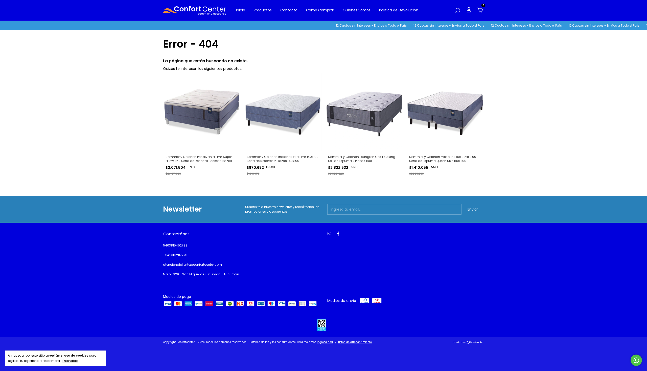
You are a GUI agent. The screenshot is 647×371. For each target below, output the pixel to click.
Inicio (240, 10)
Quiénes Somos (357, 10)
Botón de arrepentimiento (355, 342)
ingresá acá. (325, 342)
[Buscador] (457, 11)
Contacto (288, 10)
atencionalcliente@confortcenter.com (192, 264)
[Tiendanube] (468, 342)
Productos (263, 10)
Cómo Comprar (320, 10)
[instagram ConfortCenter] (329, 233)
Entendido (70, 361)
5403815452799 (175, 245)
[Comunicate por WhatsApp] (636, 360)
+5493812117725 (175, 255)
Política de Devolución (398, 10)
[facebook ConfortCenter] (338, 233)
